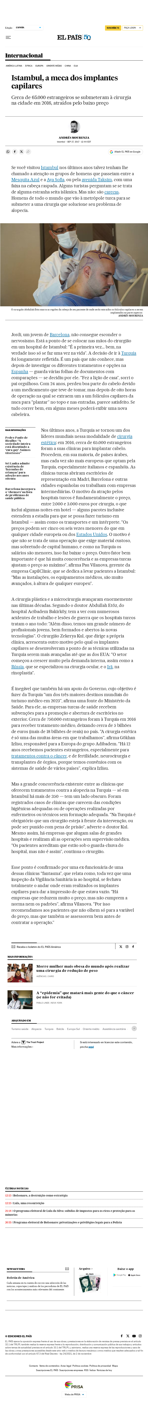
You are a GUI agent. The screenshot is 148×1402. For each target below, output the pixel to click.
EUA (76, 66)
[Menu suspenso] (8, 37)
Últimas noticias (17, 1188)
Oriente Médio (54, 66)
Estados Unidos (91, 534)
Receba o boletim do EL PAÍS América (39, 946)
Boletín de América (20, 1278)
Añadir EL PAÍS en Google (127, 151)
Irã (110, 666)
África (28, 66)
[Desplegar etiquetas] (134, 1028)
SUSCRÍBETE (113, 28)
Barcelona (59, 334)
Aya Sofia (55, 179)
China (68, 66)
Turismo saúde (19, 1028)
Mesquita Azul (25, 179)
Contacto (33, 1366)
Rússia (17, 666)
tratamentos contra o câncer (39, 756)
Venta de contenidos (49, 1366)
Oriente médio (91, 1028)
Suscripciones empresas (71, 1370)
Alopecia (36, 1028)
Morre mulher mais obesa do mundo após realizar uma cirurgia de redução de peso (83, 969)
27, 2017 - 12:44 (79, 142)
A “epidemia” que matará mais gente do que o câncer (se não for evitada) (85, 995)
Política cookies (80, 1366)
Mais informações (21, 1046)
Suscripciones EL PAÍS (47, 1370)
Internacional (24, 56)
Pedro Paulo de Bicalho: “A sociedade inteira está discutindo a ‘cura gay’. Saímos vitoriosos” (17, 446)
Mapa (115, 1366)
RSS (86, 1370)
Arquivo (84, 1269)
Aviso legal (66, 1366)
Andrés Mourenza (74, 137)
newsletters (16, 1269)
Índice (93, 1370)
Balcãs (60, 1028)
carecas (111, 192)
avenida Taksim (97, 179)
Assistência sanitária (114, 1028)
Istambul (49, 167)
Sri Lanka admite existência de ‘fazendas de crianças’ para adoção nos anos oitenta (17, 471)
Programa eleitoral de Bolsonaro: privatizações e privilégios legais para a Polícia (67, 1222)
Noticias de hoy (104, 1370)
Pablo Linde (42, 1003)
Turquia (128, 353)
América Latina (14, 66)
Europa (39, 66)
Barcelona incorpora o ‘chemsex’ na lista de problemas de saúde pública (20, 494)
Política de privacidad (100, 1366)
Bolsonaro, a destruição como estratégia (40, 1195)
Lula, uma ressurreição (28, 1203)
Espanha (19, 371)
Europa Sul (73, 1028)
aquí (91, 1046)
